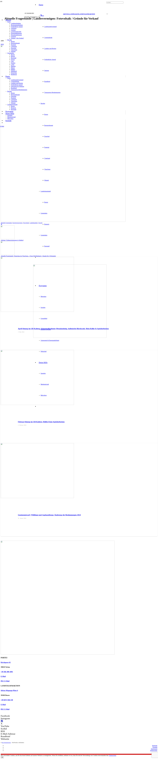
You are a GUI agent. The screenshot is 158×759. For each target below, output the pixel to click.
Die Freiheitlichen (6, 742)
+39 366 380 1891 (7, 672)
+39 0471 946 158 (7, 700)
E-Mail (3, 676)
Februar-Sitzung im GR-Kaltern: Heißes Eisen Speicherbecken (41, 422)
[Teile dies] (1, 224)
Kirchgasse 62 (6, 662)
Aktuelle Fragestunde (6, 223)
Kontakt (155, 747)
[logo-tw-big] (58, 654)
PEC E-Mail (5, 681)
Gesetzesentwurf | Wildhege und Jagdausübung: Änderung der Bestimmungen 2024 (49, 515)
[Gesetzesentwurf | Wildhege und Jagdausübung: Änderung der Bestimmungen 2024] (37, 497)
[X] (41, 15)
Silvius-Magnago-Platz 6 (9, 690)
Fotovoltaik (26, 223)
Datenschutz (153, 750)
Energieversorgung (17, 223)
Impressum (154, 749)
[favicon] (69, 337)
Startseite (154, 745)
